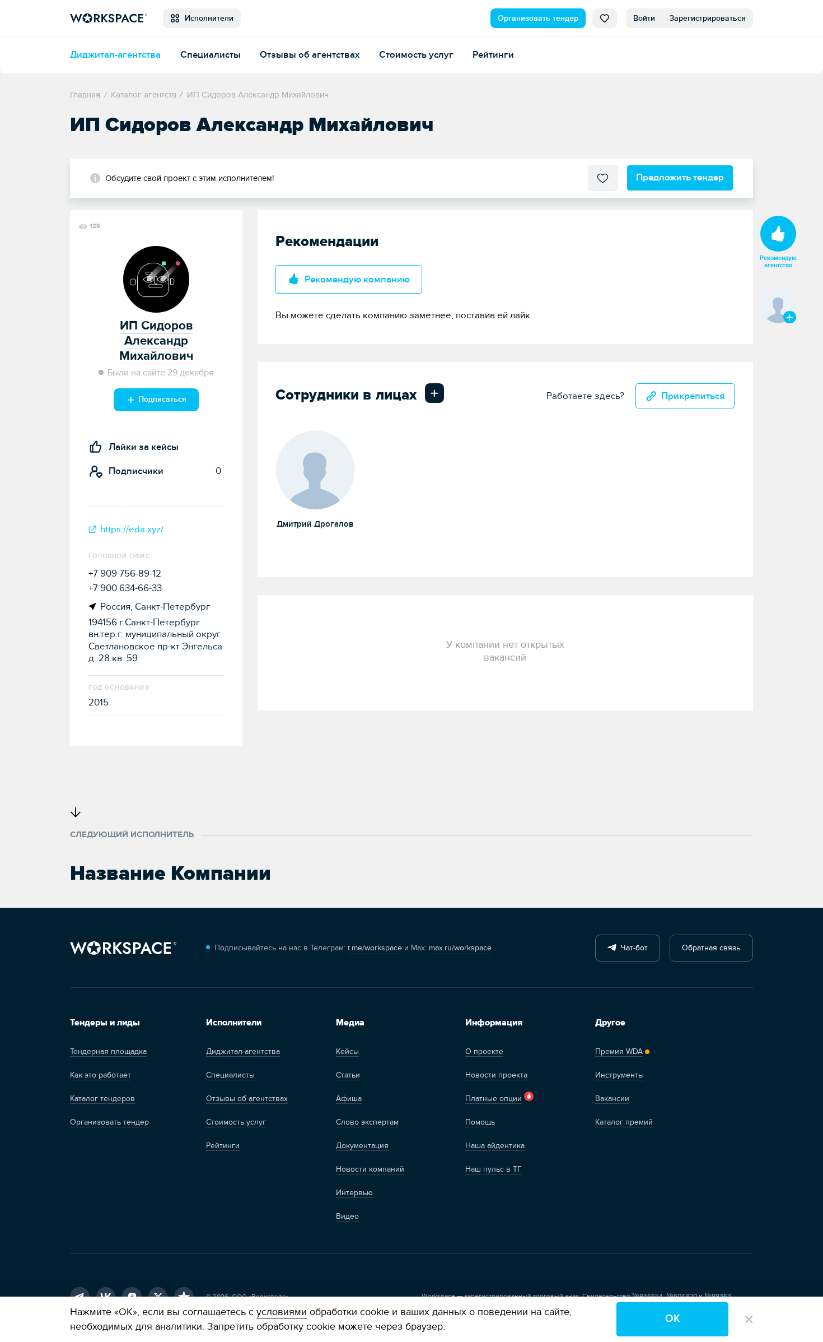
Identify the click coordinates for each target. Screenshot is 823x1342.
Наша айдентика (495, 1145)
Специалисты (210, 55)
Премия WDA (619, 1051)
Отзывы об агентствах (309, 55)
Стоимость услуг (416, 55)
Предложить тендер (680, 177)
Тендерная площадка (108, 1051)
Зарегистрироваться (708, 18)
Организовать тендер (538, 18)
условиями (281, 1312)
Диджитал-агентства (115, 55)
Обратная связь (711, 948)
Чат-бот (632, 948)
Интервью (354, 1192)
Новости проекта (496, 1075)
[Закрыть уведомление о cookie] (749, 1319)
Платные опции (493, 1098)
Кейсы (347, 1051)
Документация (362, 1145)
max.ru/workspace (460, 948)
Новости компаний (370, 1169)
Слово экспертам (367, 1122)
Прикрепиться (693, 396)
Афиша (349, 1098)
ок (672, 1318)
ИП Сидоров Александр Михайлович (156, 341)
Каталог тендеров (102, 1098)
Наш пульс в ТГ (493, 1169)
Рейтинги (493, 55)
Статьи (348, 1075)
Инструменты (619, 1075)
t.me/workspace (375, 948)
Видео (347, 1216)
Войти (644, 18)
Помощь (480, 1122)
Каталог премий (624, 1122)
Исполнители (206, 18)
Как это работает (100, 1075)
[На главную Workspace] (123, 948)
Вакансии (612, 1098)
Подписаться (161, 399)
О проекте (484, 1051)
